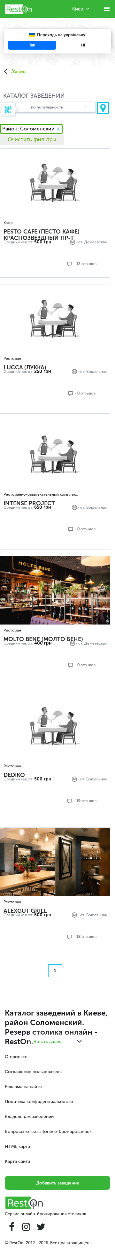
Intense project (29, 503)
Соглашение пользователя (33, 1071)
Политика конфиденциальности (39, 1101)
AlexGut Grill (25, 911)
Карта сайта (17, 1161)
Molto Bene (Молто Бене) (43, 639)
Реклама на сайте (23, 1086)
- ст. (81, 371)
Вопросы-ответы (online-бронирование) (48, 1131)
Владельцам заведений (29, 1116)
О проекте (16, 1056)
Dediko (14, 775)
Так (32, 45)
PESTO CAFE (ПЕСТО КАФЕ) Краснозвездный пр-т (42, 234)
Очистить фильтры (32, 139)
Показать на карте (103, 108)
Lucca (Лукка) (25, 367)
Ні (83, 45)
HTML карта (17, 1146)
